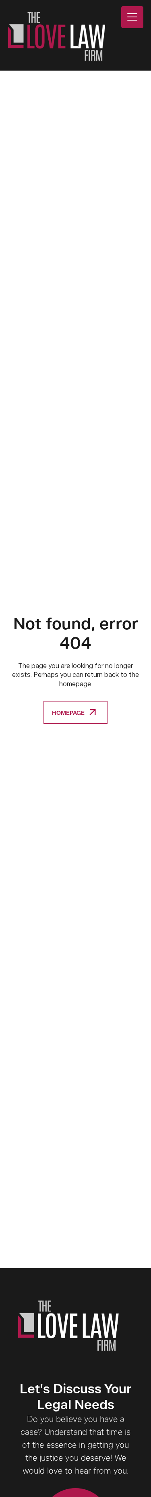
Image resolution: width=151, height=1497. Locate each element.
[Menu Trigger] (132, 17)
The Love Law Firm (56, 36)
